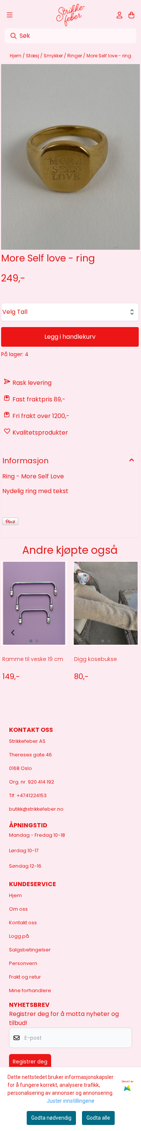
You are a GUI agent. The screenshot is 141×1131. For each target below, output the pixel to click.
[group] (34, 632)
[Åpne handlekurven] (131, 15)
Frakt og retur (25, 977)
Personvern (23, 963)
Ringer (75, 55)
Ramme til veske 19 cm (32, 659)
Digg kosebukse (95, 659)
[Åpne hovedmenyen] (9, 15)
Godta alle (98, 1118)
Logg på (19, 936)
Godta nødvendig (51, 1118)
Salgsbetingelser (30, 950)
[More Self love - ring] (70, 157)
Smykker (54, 55)
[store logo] (70, 15)
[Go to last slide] (13, 633)
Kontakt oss (23, 922)
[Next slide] (127, 633)
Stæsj (33, 55)
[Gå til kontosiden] (119, 15)
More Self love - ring (108, 55)
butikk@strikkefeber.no (36, 809)
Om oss (18, 909)
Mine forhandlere (30, 990)
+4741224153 (32, 795)
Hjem (16, 55)
